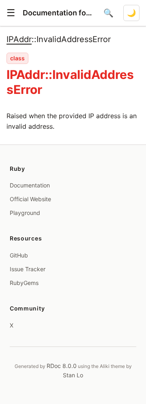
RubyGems (24, 282)
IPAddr (19, 39)
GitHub (19, 255)
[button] (10, 13)
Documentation (30, 185)
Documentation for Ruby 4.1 (58, 13)
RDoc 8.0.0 (62, 365)
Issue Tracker (27, 269)
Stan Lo (73, 375)
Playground (25, 212)
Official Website (30, 199)
